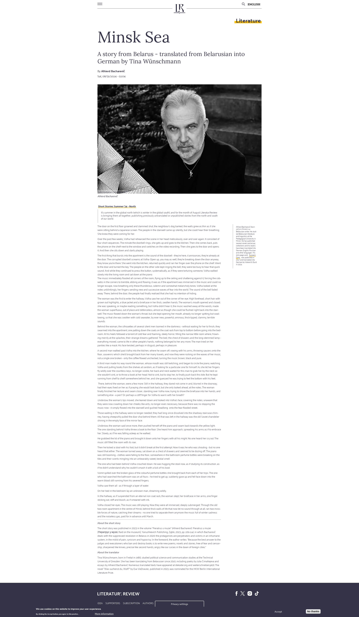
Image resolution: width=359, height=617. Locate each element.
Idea (100, 603)
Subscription (131, 603)
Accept (278, 611)
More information (104, 613)
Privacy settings (179, 604)
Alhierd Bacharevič (113, 71)
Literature (248, 20)
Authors (148, 603)
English (254, 4)
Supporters (112, 603)
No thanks (313, 611)
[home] (179, 10)
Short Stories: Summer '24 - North (117, 206)
